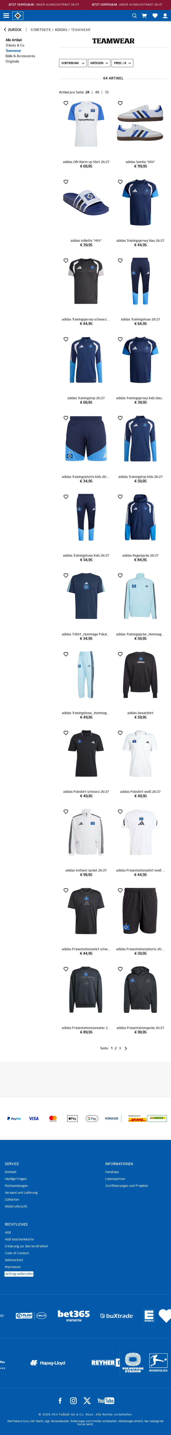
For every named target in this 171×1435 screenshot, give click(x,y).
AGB (8, 1232)
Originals (12, 61)
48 (97, 92)
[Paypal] (14, 1118)
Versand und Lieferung (21, 1192)
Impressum (13, 1267)
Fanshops (112, 1172)
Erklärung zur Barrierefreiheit (26, 1246)
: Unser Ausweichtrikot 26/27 (43, 5)
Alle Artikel (14, 40)
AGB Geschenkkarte (19, 1239)
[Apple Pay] (72, 1118)
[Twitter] (87, 1400)
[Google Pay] (92, 1118)
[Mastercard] (53, 1118)
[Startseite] (17, 15)
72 (107, 92)
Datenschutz (14, 1260)
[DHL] (137, 1118)
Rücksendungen (16, 1185)
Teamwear (13, 50)
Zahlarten (12, 1199)
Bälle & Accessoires (20, 56)
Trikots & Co (15, 45)
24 (87, 92)
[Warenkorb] (144, 15)
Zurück (14, 30)
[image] (86, 134)
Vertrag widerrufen (19, 1274)
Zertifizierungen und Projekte (126, 1185)
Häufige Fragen (16, 1179)
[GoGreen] (157, 1118)
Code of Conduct (17, 1253)
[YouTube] (106, 1400)
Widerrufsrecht (16, 1206)
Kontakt (10, 1172)
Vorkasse (111, 1118)
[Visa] (33, 1118)
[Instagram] (73, 1400)
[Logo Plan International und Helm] (12, 1317)
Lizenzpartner (115, 1179)
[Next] (125, 1048)
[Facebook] (60, 1400)
